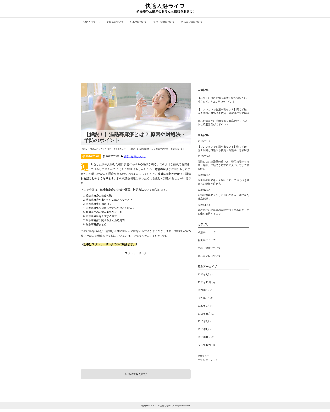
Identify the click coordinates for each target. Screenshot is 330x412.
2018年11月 (204, 337)
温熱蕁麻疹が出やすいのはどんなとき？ (109, 199)
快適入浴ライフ (92, 21)
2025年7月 (204, 274)
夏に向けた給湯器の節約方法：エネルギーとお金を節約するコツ (223, 211)
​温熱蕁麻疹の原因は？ (99, 203)
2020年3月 (204, 305)
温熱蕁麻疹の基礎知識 (99, 195)
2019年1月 (204, 329)
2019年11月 (204, 313)
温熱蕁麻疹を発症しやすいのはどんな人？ (110, 207)
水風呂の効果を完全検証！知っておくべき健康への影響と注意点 (223, 182)
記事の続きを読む (136, 374)
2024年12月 (204, 282)
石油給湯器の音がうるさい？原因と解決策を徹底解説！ (223, 197)
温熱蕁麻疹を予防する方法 (101, 216)
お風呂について (138, 21)
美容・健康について (164, 21)
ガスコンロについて (192, 21)
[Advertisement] (165, 52)
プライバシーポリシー (209, 360)
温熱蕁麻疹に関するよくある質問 (105, 220)
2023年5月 (204, 298)
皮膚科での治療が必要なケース (104, 212)
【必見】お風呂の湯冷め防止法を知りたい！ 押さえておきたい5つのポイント (223, 99)
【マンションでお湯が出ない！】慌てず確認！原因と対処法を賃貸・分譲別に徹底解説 (223, 111)
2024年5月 (204, 290)
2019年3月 (204, 321)
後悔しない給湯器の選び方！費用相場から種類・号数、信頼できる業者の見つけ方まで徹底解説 (223, 165)
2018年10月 (204, 344)
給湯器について (115, 21)
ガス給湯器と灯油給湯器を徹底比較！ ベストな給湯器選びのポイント (222, 122)
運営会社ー (203, 356)
